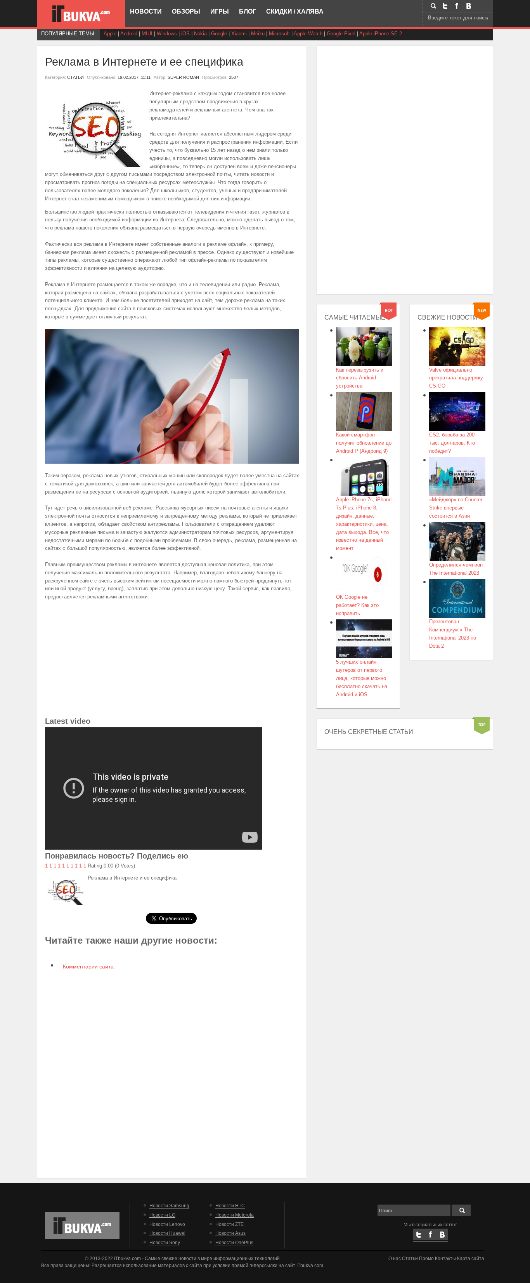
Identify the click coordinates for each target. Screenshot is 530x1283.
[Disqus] (172, 1073)
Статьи (410, 1258)
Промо (426, 1258)
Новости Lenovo (167, 1224)
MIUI (147, 34)
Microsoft (279, 34)
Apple (110, 34)
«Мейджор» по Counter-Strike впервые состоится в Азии (456, 508)
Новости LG (162, 1214)
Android (128, 34)
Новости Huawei (167, 1233)
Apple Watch (308, 34)
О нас (394, 1258)
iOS (185, 34)
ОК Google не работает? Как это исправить (357, 605)
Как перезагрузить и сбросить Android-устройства (359, 378)
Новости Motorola (234, 1214)
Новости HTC (230, 1205)
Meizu (258, 34)
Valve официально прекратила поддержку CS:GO (456, 378)
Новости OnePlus (234, 1242)
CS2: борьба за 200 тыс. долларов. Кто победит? (452, 443)
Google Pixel (341, 34)
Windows (167, 34)
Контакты (445, 1258)
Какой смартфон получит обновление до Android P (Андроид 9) (363, 443)
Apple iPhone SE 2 (380, 34)
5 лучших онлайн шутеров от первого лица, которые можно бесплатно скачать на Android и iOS (361, 678)
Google (219, 34)
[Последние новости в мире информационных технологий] (81, 13)
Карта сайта (470, 1258)
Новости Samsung (169, 1205)
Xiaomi (239, 34)
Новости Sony (164, 1242)
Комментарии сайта (87, 966)
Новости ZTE (229, 1224)
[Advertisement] (172, 660)
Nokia (200, 34)
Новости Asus (230, 1233)
